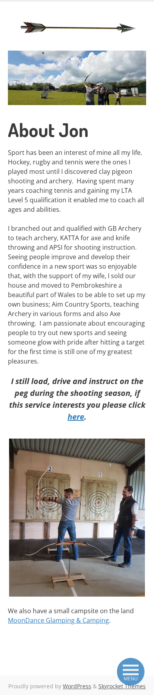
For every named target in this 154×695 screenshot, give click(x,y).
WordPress (77, 686)
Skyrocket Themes (122, 686)
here (76, 416)
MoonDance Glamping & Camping (58, 620)
